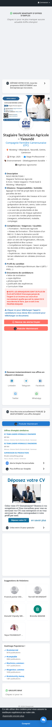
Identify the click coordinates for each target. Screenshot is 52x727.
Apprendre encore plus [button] (13, 716)
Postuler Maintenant (27, 328)
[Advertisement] (26, 51)
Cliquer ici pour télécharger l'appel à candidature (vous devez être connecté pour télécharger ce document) (25, 313)
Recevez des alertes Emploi (27, 322)
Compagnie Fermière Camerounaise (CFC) (26, 144)
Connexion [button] (44, 2)
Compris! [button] (26, 723)
